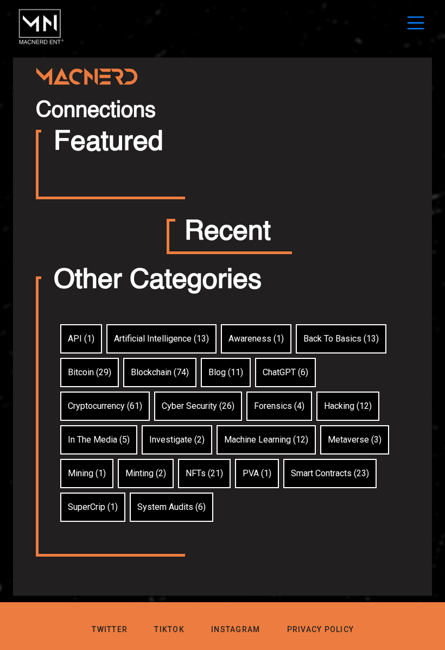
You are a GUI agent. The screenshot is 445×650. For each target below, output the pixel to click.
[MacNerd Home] (41, 44)
